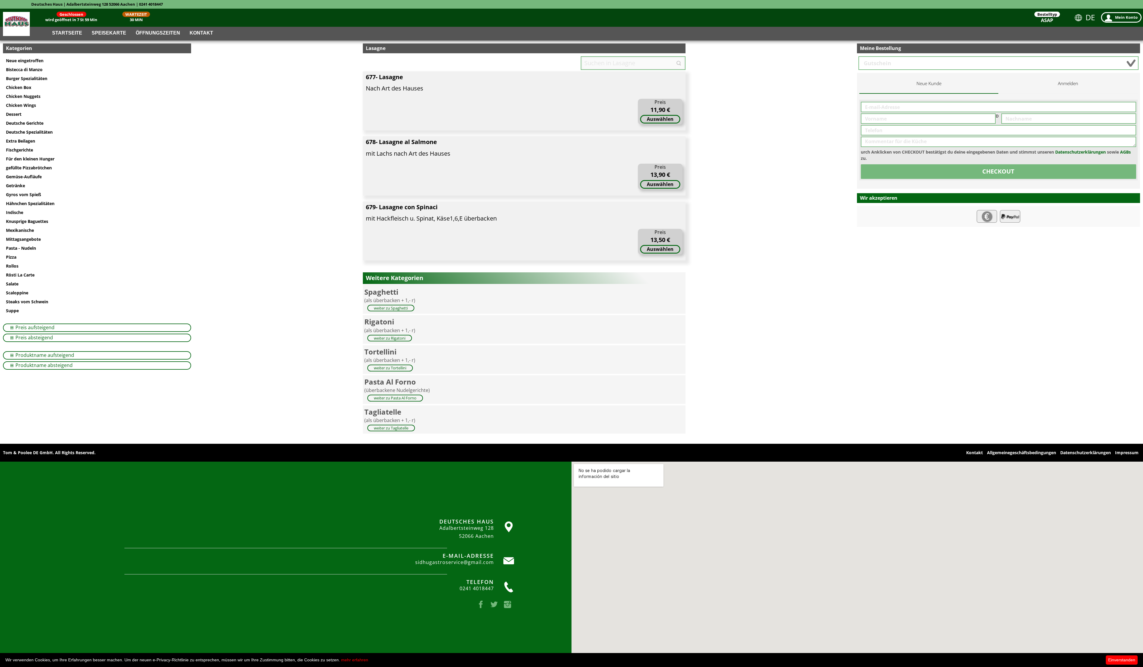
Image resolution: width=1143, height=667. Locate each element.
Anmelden (1068, 83)
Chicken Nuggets (23, 96)
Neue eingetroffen (24, 60)
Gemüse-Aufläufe (24, 176)
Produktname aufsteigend (44, 355)
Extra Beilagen (20, 141)
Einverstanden (1121, 659)
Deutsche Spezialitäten (29, 132)
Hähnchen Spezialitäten (30, 203)
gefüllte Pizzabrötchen (29, 168)
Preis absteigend (33, 337)
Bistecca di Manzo (24, 69)
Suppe (12, 310)
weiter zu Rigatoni (389, 338)
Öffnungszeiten (158, 32)
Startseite (67, 32)
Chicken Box (18, 87)
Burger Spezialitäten (26, 78)
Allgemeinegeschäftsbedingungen (1021, 452)
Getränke (15, 185)
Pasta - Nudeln (21, 248)
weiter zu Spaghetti (391, 308)
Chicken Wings (21, 105)
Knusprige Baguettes (27, 221)
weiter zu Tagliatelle (391, 428)
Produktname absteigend (43, 365)
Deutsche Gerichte (24, 123)
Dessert (13, 114)
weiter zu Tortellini (390, 368)
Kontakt (201, 32)
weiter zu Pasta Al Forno (395, 398)
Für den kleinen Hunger (30, 159)
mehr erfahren (354, 659)
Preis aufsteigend (34, 327)
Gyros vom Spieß (23, 194)
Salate (12, 284)
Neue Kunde (928, 83)
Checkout (998, 171)
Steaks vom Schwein (27, 301)
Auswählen (660, 119)
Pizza (11, 257)
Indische (14, 212)
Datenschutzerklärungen (1080, 152)
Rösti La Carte (20, 275)
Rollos (12, 266)
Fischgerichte (19, 150)
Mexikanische (20, 230)
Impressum (1127, 452)
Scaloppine (17, 293)
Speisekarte (109, 32)
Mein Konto (1126, 17)
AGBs (1125, 152)
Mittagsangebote (23, 239)
